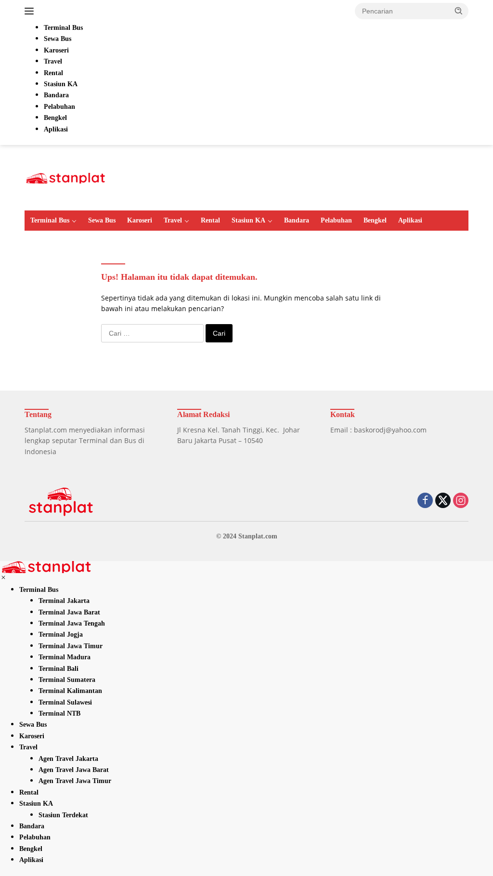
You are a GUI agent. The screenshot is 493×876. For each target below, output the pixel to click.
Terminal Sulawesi (65, 702)
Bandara (296, 220)
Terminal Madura (65, 657)
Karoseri (139, 220)
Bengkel (375, 220)
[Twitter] (443, 501)
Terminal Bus (49, 220)
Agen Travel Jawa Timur (75, 780)
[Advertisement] (293, 176)
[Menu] (31, 11)
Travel (173, 220)
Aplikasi (410, 220)
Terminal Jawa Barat (69, 612)
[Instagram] (460, 501)
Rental (210, 220)
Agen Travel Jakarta (68, 758)
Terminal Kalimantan (70, 690)
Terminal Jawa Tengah (72, 623)
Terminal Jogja (61, 634)
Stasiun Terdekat (63, 815)
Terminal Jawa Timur (71, 646)
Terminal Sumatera (67, 679)
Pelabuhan (336, 220)
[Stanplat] (65, 177)
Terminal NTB (59, 713)
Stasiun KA (248, 220)
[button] (458, 10)
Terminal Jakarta (64, 600)
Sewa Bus (102, 220)
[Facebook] (425, 501)
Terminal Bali (58, 668)
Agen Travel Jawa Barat (74, 769)
